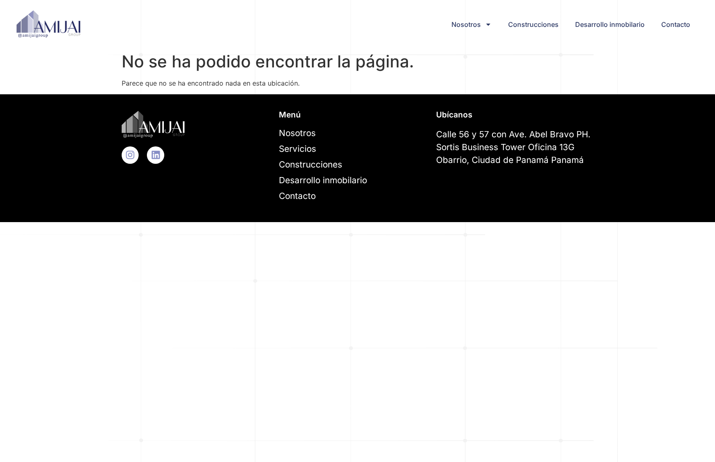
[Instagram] (130, 154)
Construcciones (533, 24)
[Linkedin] (155, 154)
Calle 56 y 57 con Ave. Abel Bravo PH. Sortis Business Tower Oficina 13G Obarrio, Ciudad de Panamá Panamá (513, 147)
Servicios (297, 149)
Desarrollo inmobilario (610, 24)
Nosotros (466, 24)
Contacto (675, 24)
